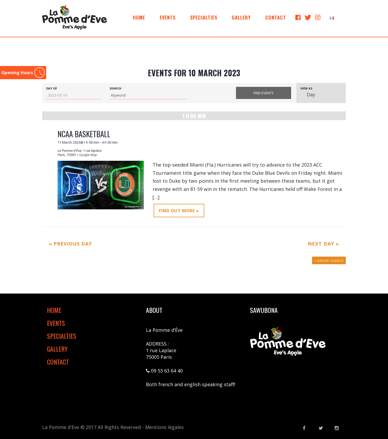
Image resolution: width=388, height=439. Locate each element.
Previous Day (70, 243)
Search (115, 88)
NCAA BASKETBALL (84, 133)
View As (306, 88)
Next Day (323, 243)
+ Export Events (328, 261)
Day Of (51, 88)
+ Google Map (87, 154)
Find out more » (179, 211)
